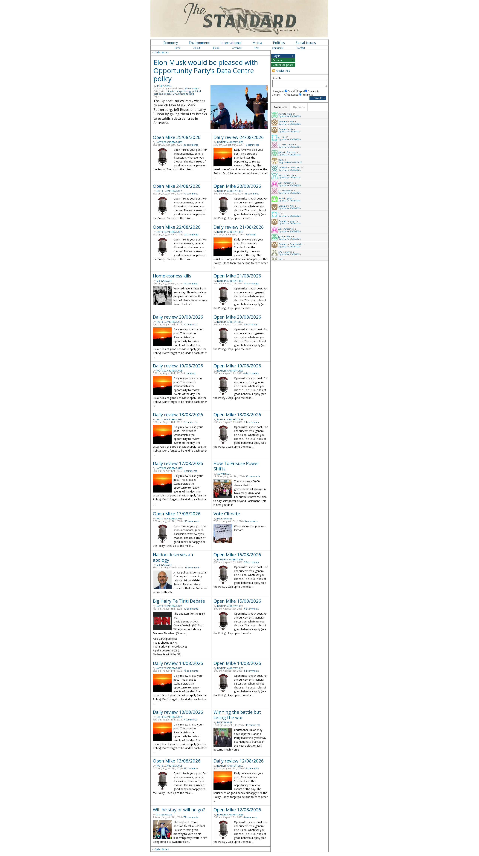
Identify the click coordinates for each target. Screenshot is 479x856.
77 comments (191, 817)
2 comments (190, 324)
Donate (277, 60)
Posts (291, 91)
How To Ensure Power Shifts (236, 466)
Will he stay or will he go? (179, 809)
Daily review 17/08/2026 (178, 463)
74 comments (251, 422)
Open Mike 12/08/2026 (237, 809)
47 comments (251, 283)
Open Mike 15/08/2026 (237, 601)
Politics (279, 42)
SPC (289, 236)
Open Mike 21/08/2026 (237, 276)
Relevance (292, 94)
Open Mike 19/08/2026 (237, 366)
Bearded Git (296, 244)
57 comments (191, 768)
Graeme (282, 121)
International (231, 42)
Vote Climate (226, 513)
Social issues (306, 42)
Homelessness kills (172, 276)
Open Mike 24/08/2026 (177, 186)
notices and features (169, 142)
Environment (199, 42)
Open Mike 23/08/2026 (237, 186)
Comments (313, 91)
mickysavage (164, 86)
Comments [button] (280, 107)
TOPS (174, 93)
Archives (237, 48)
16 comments (191, 283)
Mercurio (288, 144)
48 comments (252, 725)
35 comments (251, 324)
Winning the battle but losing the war (237, 714)
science (166, 93)
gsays (281, 113)
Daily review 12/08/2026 (238, 761)
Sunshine (283, 167)
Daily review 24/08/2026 (238, 137)
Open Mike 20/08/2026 (237, 317)
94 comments (251, 373)
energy (187, 91)
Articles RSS (283, 70)
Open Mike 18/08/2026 (237, 414)
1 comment (250, 234)
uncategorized (186, 93)
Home (177, 48)
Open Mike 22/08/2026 (177, 227)
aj (291, 129)
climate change (175, 91)
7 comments (190, 719)
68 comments (192, 88)
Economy (170, 42)
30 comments (191, 234)
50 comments (252, 476)
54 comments (251, 670)
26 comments (191, 144)
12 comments (251, 144)
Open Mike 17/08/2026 (177, 513)
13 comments (191, 608)
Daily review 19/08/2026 (178, 366)
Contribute (278, 48)
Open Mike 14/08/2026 (237, 663)
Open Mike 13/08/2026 (177, 761)
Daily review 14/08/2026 (178, 663)
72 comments (191, 193)
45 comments (191, 670)
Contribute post (282, 65)
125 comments (191, 521)
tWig (280, 159)
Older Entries (162, 52)
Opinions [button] (299, 107)
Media (257, 42)
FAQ (257, 48)
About (196, 48)
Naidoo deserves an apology (173, 557)
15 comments (192, 567)
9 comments (190, 422)
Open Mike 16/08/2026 (237, 554)
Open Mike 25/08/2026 (177, 137)
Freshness (307, 94)
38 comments (252, 193)
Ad (291, 121)
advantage (224, 473)
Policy (216, 48)
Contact (301, 48)
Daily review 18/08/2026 (178, 414)
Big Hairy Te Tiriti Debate (179, 601)
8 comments (190, 471)
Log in (276, 56)
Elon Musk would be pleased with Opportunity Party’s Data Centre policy (205, 70)
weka (289, 113)
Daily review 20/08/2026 (178, 317)
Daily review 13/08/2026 (178, 712)
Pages (300, 91)
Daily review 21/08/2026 (238, 227)
